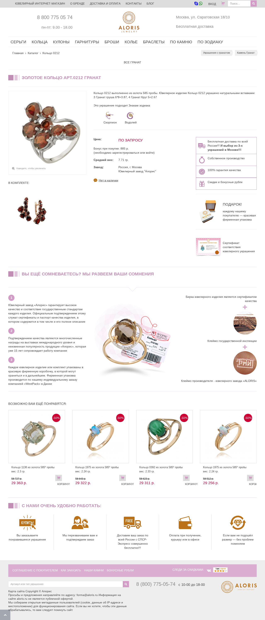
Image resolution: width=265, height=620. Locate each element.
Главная (18, 53)
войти (150, 152)
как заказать (71, 570)
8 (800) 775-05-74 (155, 584)
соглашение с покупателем (35, 570)
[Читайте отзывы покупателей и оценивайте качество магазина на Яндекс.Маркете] (220, 569)
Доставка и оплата (105, 3)
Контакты (133, 3)
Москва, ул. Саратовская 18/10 (203, 17)
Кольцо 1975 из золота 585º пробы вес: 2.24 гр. (97, 469)
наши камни (94, 570)
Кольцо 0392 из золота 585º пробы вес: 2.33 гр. (161, 469)
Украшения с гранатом (216, 52)
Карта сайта (16, 591)
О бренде (77, 3)
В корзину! (59, 478)
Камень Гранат (246, 52)
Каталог (33, 53)
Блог (150, 3)
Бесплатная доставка (194, 26)
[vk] (209, 570)
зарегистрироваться (125, 152)
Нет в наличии (108, 180)
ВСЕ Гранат (132, 62)
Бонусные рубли (120, 570)
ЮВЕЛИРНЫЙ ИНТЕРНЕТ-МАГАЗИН (40, 3)
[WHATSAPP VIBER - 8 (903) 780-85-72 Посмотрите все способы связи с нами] (198, 4)
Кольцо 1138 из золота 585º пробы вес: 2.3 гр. (32, 469)
